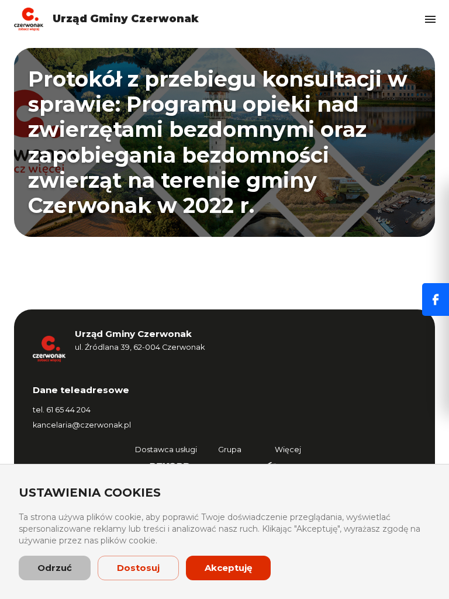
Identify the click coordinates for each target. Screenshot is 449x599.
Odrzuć (54, 567)
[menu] (430, 19)
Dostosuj (138, 567)
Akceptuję (228, 567)
